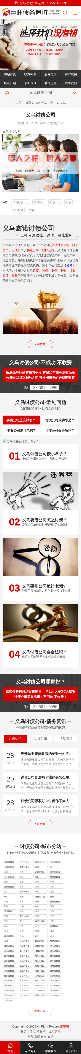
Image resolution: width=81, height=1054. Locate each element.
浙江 (53, 102)
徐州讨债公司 (24, 892)
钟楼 (52, 882)
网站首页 (10, 74)
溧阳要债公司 (55, 980)
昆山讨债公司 (55, 862)
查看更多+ (40, 824)
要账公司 (18, 209)
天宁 (37, 882)
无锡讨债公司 (40, 872)
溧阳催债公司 (24, 980)
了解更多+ (40, 344)
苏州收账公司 (9, 995)
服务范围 (50, 74)
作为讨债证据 (24, 990)
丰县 (37, 892)
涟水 (22, 911)
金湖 (52, 911)
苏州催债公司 (55, 990)
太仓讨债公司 (40, 966)
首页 (28, 102)
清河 (6, 916)
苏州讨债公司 (9, 862)
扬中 (6, 926)
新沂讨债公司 (9, 966)
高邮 (52, 887)
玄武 (37, 867)
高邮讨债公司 (9, 971)
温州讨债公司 (55, 976)
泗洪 (6, 921)
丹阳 (52, 921)
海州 (22, 902)
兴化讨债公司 (24, 941)
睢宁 (22, 897)
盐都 (22, 906)
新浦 (6, 902)
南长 (37, 877)
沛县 (52, 892)
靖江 (37, 936)
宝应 (22, 887)
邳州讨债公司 (9, 951)
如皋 (52, 931)
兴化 (22, 936)
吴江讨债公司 (9, 867)
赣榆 (37, 902)
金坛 (22, 882)
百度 (44, 1036)
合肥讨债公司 (9, 980)
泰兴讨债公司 (55, 951)
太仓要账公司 (40, 990)
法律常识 (40, 739)
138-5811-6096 (44, 387)
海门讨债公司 (24, 951)
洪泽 (37, 911)
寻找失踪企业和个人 (40, 985)
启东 (37, 931)
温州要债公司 (40, 976)
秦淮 (6, 872)
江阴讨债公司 (55, 872)
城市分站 (10, 83)
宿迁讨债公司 (24, 916)
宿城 (22, 921)
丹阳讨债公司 (9, 961)
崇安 (22, 877)
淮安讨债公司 (9, 911)
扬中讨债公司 (55, 961)
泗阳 (52, 916)
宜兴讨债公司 (9, 877)
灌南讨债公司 (55, 971)
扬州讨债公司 (9, 887)
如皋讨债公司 (9, 956)
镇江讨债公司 (40, 921)
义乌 (63, 102)
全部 (31, 209)
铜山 (6, 897)
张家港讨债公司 (40, 862)
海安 (6, 931)
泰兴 (52, 936)
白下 (52, 867)
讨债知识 (15, 739)
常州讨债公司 (55, 877)
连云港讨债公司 (40, 897)
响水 (37, 906)
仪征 (37, 887)
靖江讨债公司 (40, 961)
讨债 (68, 202)
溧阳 (6, 882)
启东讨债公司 (40, 956)
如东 (22, 931)
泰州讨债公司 (9, 936)
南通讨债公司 (55, 926)
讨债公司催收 (9, 990)
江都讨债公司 (55, 956)
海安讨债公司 (9, 976)
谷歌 (51, 1036)
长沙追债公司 (9, 1000)
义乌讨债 (39, 202)
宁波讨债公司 (24, 976)
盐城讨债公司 (55, 902)
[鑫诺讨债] (31, 12)
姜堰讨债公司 (55, 966)
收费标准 (30, 74)
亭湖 (6, 906)
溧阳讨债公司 (40, 951)
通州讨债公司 (40, 946)
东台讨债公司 (40, 941)
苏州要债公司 (24, 995)
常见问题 (65, 739)
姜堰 (6, 941)
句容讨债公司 (40, 971)
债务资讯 (30, 83)
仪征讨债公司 (24, 966)
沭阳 (37, 916)
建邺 (22, 872)
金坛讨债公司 (24, 971)
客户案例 (71, 74)
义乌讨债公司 (20, 202)
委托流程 (50, 83)
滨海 (52, 906)
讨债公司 (14, 131)
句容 (22, 926)
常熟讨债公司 (24, 862)
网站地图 (34, 1036)
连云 (52, 897)
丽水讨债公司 (40, 980)
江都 (6, 892)
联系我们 (71, 83)
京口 (37, 926)
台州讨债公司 (24, 985)
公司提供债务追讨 (55, 985)
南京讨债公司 (24, 867)
